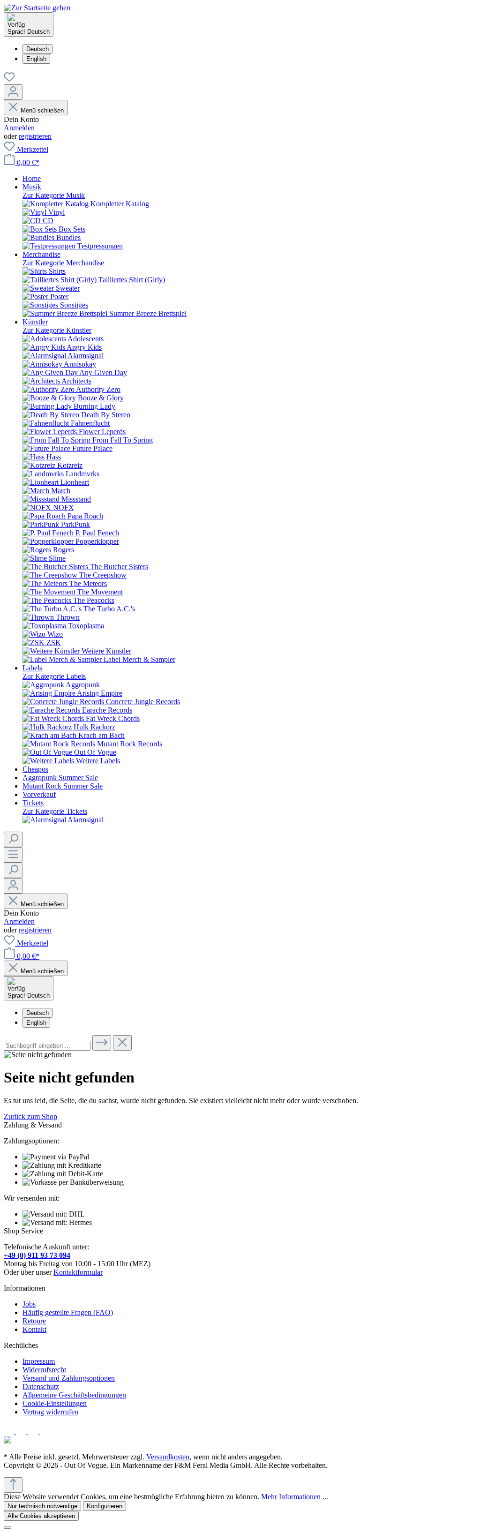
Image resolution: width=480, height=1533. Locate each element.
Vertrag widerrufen (50, 1412)
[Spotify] (34, 1431)
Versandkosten (167, 1457)
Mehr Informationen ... (294, 1497)
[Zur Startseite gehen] (37, 8)
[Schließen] (7, 1527)
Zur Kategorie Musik (53, 195)
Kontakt (34, 1329)
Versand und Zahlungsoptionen (68, 1378)
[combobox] (47, 1046)
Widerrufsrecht (44, 1370)
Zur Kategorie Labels (54, 676)
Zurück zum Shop (30, 1116)
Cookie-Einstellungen (54, 1403)
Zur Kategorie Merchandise (63, 263)
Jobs (29, 1304)
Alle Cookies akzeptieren (41, 1515)
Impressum (38, 1361)
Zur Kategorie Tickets (54, 811)
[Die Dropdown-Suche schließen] (122, 1043)
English (36, 58)
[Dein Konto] (13, 92)
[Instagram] (22, 1431)
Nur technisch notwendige (42, 1506)
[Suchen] (13, 839)
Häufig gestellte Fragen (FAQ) (67, 1312)
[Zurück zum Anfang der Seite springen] (13, 1485)
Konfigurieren (104, 1506)
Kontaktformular (78, 1272)
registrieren (35, 136)
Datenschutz (40, 1386)
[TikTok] (45, 1431)
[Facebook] (10, 1431)
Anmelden (19, 128)
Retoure (34, 1321)
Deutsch (37, 49)
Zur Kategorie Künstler (56, 330)
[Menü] (13, 855)
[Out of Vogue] (7, 1441)
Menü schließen (42, 110)
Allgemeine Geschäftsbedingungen (74, 1395)
